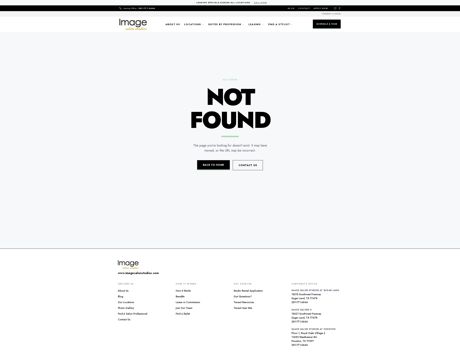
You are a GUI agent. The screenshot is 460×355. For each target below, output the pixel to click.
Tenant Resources (244, 302)
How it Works (183, 291)
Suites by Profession (224, 24)
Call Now (260, 2)
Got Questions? (243, 296)
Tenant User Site (243, 308)
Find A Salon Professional (132, 313)
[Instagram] (335, 8)
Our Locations (126, 302)
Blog (291, 8)
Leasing (255, 24)
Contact (304, 8)
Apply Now (321, 8)
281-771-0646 (299, 302)
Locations (192, 24)
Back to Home (213, 165)
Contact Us (248, 165)
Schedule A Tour (326, 23)
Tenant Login (331, 13)
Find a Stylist (279, 24)
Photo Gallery (126, 308)
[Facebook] (339, 8)
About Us (172, 24)
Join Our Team (184, 308)
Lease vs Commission (188, 302)
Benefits (180, 296)
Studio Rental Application (248, 291)
